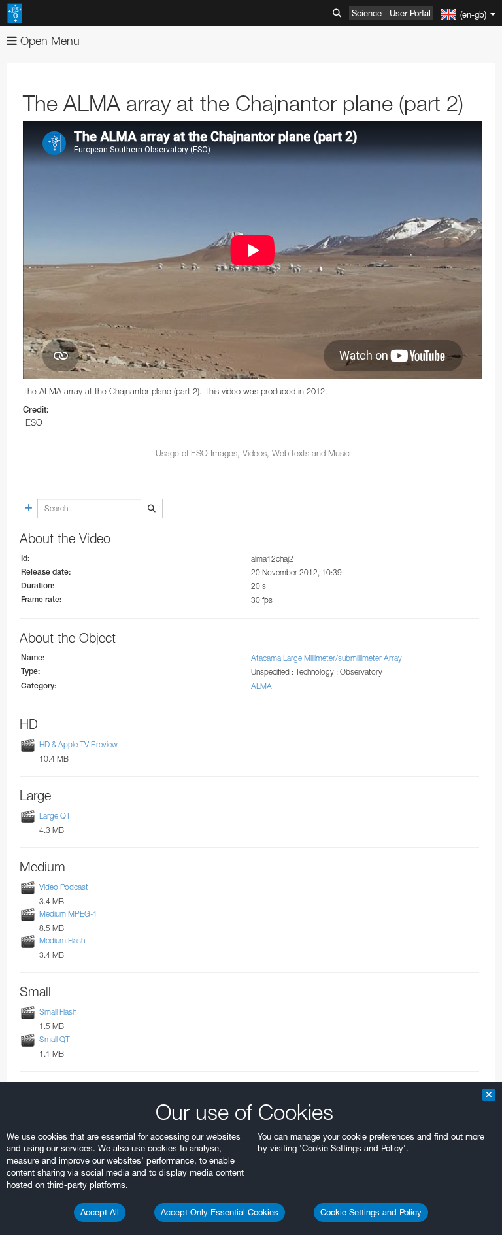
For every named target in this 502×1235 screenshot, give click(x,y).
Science (367, 13)
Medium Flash (62, 940)
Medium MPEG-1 (68, 914)
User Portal (410, 13)
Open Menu (48, 41)
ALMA (261, 686)
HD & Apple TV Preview (78, 744)
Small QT (54, 1039)
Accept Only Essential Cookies (219, 1212)
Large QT (55, 816)
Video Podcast (63, 887)
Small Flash (57, 1012)
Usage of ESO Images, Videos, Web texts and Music (253, 453)
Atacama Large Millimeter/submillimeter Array (326, 658)
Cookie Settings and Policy (371, 1212)
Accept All (99, 1212)
